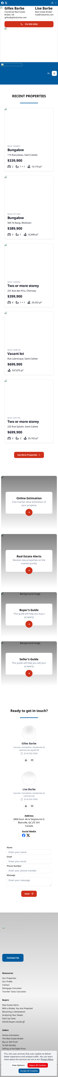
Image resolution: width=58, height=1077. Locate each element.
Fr (49, 73)
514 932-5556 (31, 24)
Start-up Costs (9, 1018)
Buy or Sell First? (10, 1042)
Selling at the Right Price (14, 1048)
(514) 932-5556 (31, 753)
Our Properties (9, 978)
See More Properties (27, 455)
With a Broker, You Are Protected (17, 1008)
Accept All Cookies (29, 1070)
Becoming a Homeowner (13, 1011)
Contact (5, 984)
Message (11, 875)
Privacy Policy (47, 1059)
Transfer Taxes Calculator (14, 991)
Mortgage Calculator (12, 988)
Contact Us (13, 957)
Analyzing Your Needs (12, 1015)
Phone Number (14, 866)
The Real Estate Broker (13, 1038)
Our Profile (7, 981)
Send (27, 893)
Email (9, 857)
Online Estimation (10, 1035)
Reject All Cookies (37, 1065)
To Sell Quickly (9, 1045)
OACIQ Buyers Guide (12, 1021)
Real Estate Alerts (10, 1005)
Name (9, 847)
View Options (18, 1065)
